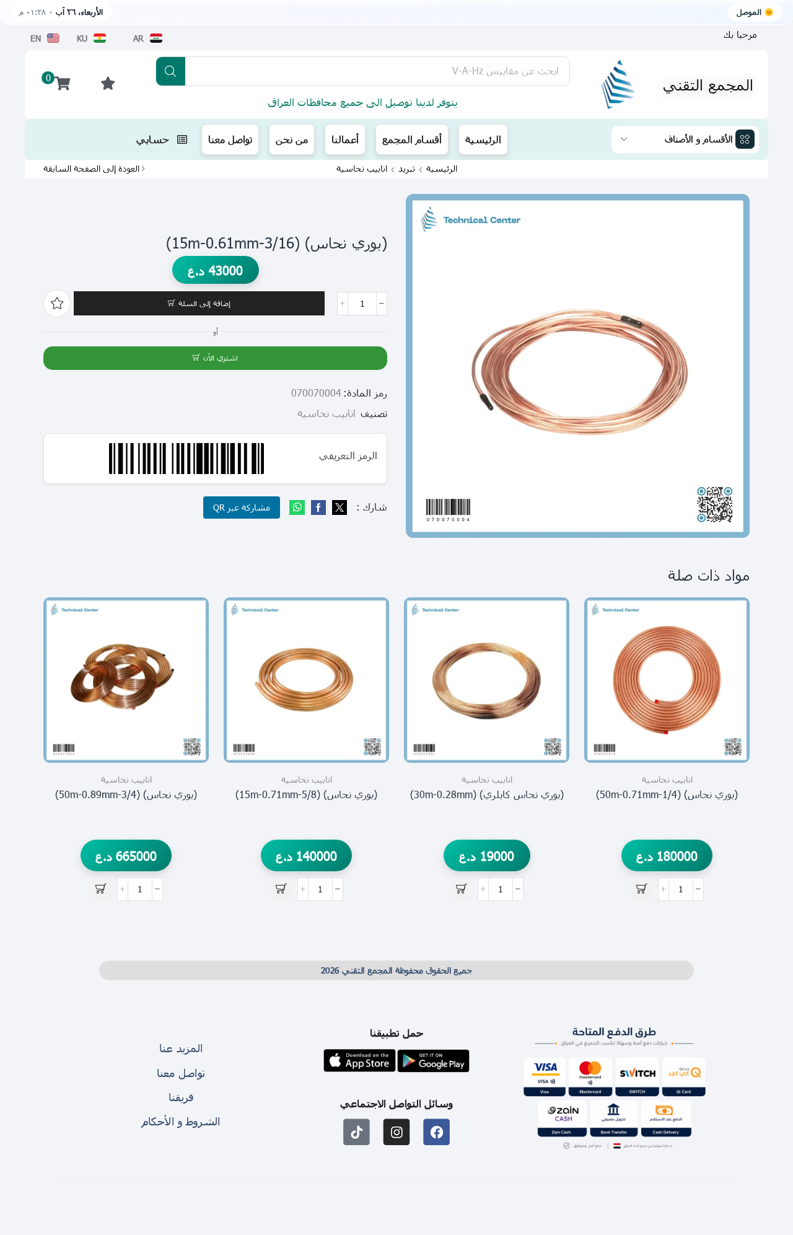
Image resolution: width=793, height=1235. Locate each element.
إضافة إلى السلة (204, 303)
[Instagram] (396, 1132)
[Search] (170, 71)
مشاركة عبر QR (241, 507)
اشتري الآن (220, 358)
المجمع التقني (708, 84)
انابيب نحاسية (361, 168)
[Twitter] (338, 508)
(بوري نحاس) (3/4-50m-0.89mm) (126, 794)
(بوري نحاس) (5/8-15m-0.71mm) (306, 794)
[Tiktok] (356, 1132)
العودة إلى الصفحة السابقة (91, 168)
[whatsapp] (298, 508)
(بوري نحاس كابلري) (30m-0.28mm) (487, 794)
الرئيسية (441, 168)
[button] (740, 34)
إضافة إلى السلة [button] (726, 707)
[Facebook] (318, 508)
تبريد (406, 168)
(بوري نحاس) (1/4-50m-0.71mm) (667, 794)
